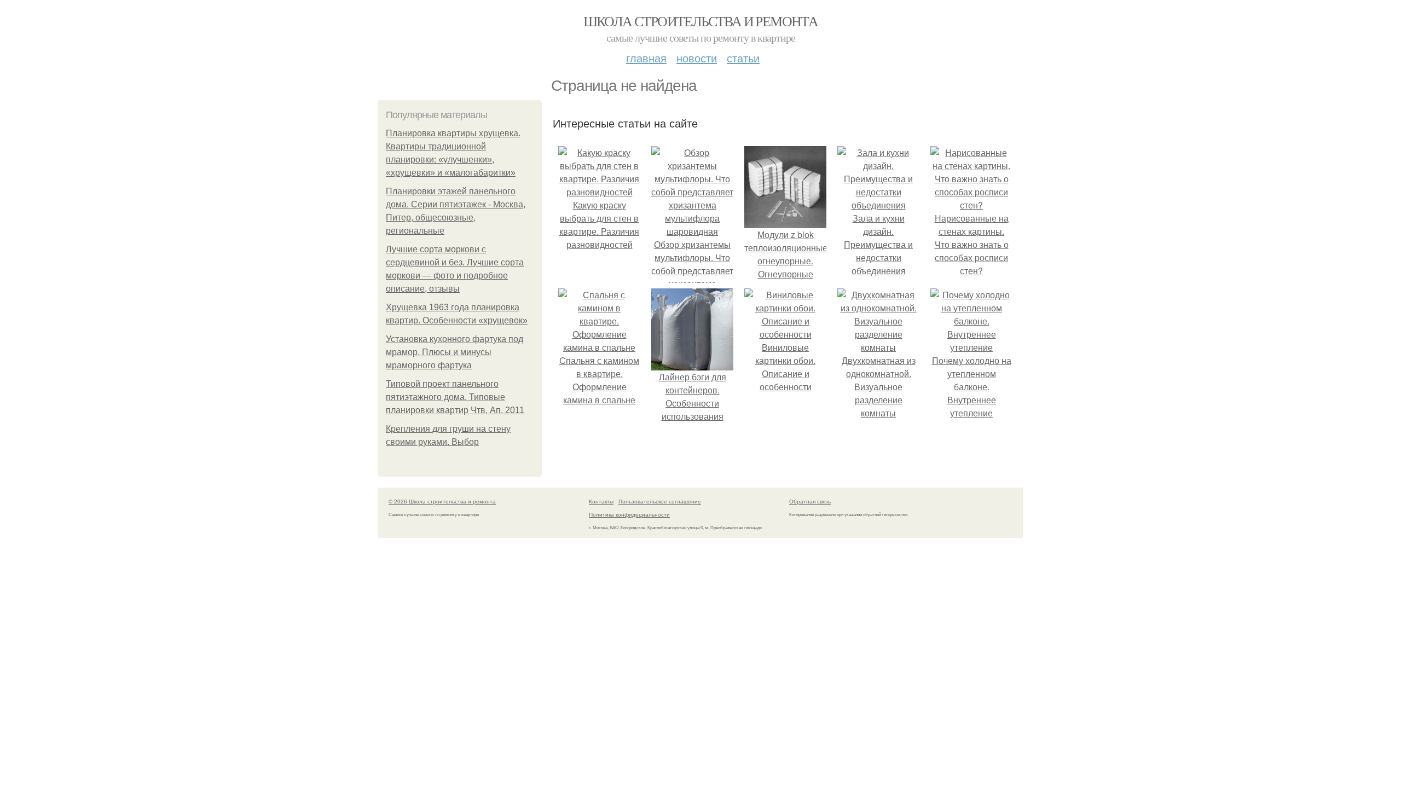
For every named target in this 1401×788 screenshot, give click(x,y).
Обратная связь (810, 501)
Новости (696, 58)
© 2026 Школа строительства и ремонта (442, 501)
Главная (646, 58)
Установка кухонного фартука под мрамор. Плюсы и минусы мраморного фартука (454, 352)
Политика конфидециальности (629, 514)
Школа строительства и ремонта (700, 20)
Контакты (601, 501)
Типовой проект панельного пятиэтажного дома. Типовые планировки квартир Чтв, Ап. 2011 (455, 397)
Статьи (743, 58)
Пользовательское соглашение (659, 501)
